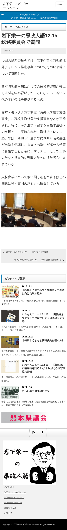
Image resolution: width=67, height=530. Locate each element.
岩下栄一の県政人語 (13, 502)
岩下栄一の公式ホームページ (26, 524)
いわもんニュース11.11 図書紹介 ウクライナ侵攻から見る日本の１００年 (44, 318)
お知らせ (8, 513)
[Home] (4, 16)
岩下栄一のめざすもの (14, 497)
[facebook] (42, 433)
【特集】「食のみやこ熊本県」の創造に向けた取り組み (43, 292)
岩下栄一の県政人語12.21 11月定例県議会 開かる (37, 260)
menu (60, 4)
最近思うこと (10, 508)
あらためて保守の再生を (35, 390)
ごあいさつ (9, 487)
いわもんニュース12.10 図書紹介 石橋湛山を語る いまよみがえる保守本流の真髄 (44, 368)
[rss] (33, 433)
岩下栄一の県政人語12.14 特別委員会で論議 (27, 252)
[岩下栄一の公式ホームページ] (16, 6)
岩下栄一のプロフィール (15, 492)
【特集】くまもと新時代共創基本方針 (43, 340)
